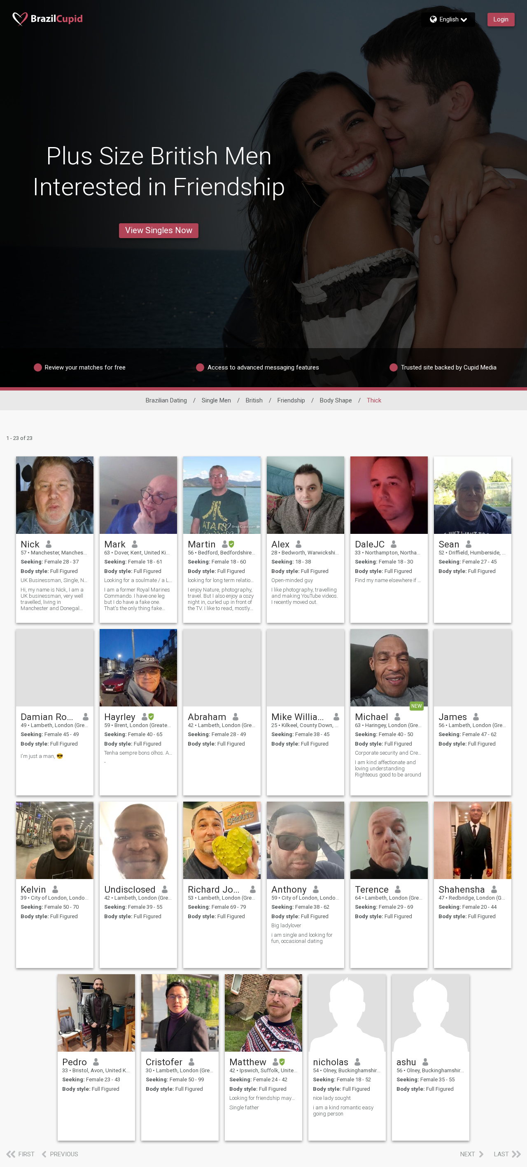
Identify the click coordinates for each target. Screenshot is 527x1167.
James (452, 716)
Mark (115, 544)
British (254, 400)
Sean (448, 544)
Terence (372, 889)
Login (501, 19)
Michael (371, 716)
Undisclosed (130, 889)
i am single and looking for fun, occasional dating (302, 938)
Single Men (216, 400)
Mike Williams (299, 716)
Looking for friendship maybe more (263, 1098)
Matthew (247, 1062)
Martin (202, 544)
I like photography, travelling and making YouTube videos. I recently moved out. (304, 596)
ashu (406, 1062)
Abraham (207, 716)
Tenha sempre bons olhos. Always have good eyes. (138, 753)
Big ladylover (286, 925)
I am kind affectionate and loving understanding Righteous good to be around (388, 768)
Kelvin (33, 889)
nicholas (330, 1062)
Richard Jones (216, 889)
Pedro (74, 1062)
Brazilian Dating (166, 400)
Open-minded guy (292, 580)
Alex (280, 544)
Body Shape (336, 400)
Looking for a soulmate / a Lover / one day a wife (138, 580)
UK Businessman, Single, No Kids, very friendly (55, 580)
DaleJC (370, 544)
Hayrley (119, 716)
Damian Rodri (49, 716)
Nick (30, 544)
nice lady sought (332, 1098)
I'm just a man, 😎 (42, 756)
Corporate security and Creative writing (389, 753)
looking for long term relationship (222, 580)
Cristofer (164, 1062)
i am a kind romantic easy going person (343, 1110)
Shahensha (461, 889)
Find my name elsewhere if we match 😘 (389, 580)
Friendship (291, 400)
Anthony (289, 889)
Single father (244, 1107)
